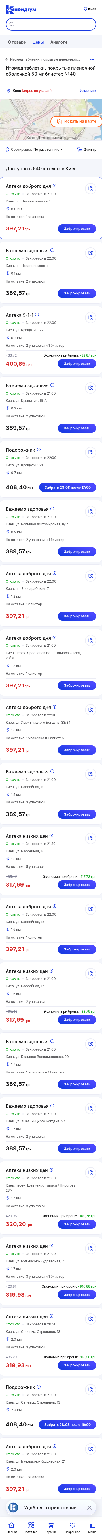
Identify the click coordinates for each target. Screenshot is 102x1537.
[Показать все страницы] (92, 59)
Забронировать (77, 229)
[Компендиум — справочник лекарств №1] (21, 9)
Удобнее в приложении (50, 1507)
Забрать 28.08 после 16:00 (67, 1424)
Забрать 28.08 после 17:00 (68, 487)
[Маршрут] (90, 188)
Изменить (88, 91)
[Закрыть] (89, 1507)
